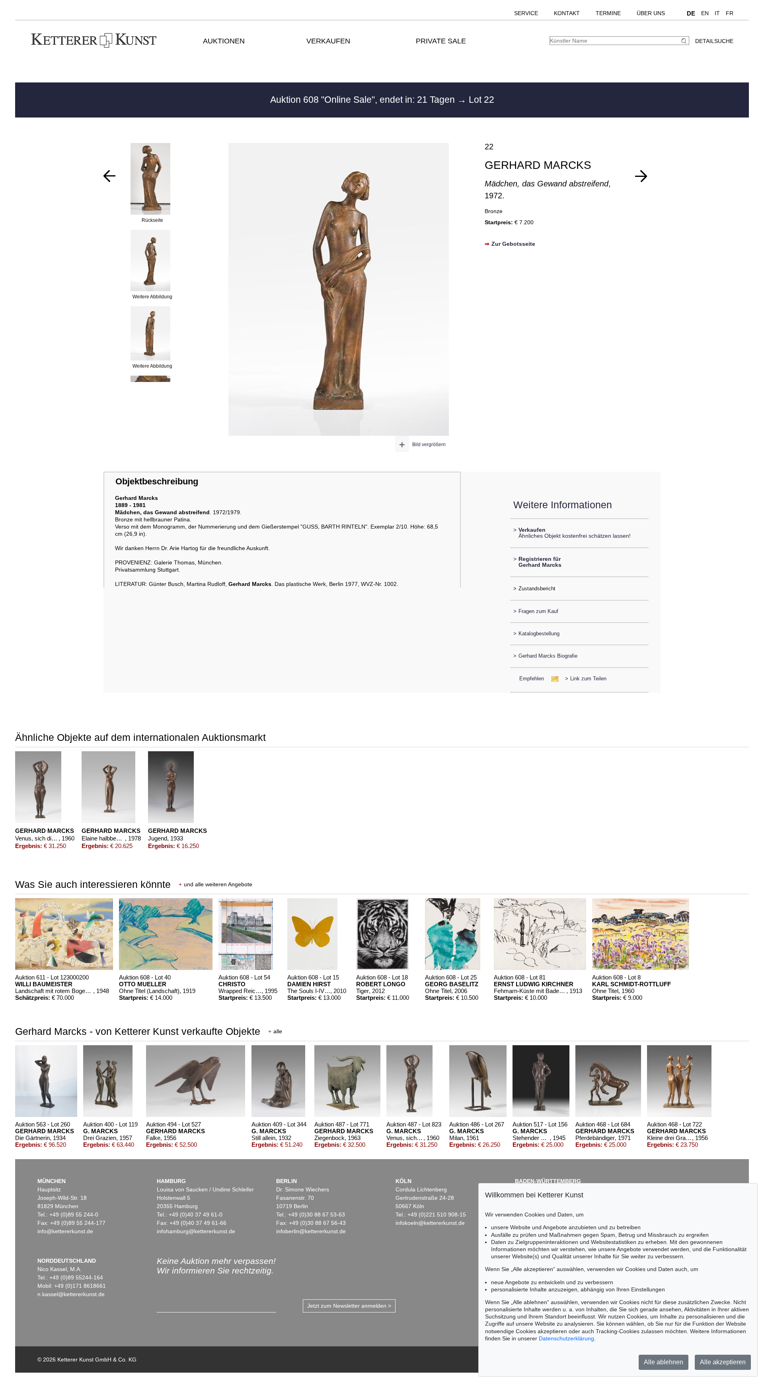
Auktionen (224, 41)
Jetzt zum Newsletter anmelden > (349, 1306)
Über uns (651, 13)
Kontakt (567, 13)
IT (717, 13)
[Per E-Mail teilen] (552, 679)
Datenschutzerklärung (566, 1338)
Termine (608, 13)
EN (705, 13)
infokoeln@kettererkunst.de (430, 1223)
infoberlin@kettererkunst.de (311, 1231)
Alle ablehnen (663, 1362)
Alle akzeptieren (723, 1362)
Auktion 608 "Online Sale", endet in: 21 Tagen (363, 99)
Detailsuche (714, 41)
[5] (109, 176)
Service (526, 13)
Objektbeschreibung (156, 481)
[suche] (685, 41)
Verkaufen (328, 41)
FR (729, 13)
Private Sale (441, 41)
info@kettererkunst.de (65, 1231)
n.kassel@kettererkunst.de (71, 1294)
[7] (641, 176)
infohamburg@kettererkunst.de (196, 1231)
